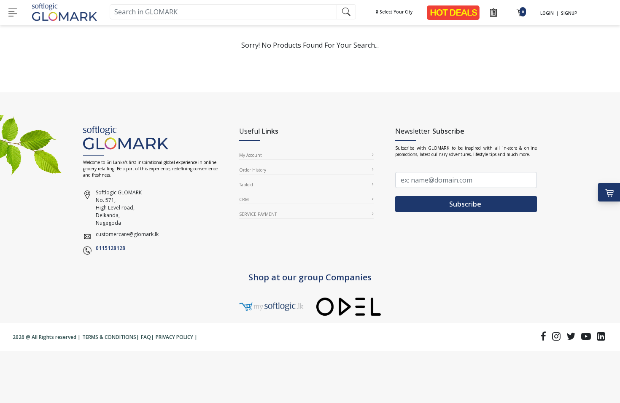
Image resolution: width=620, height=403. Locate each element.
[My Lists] (493, 12)
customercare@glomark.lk (127, 234)
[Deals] (453, 12)
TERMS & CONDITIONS (109, 337)
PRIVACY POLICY (174, 337)
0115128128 (110, 248)
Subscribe (466, 204)
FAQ (146, 337)
